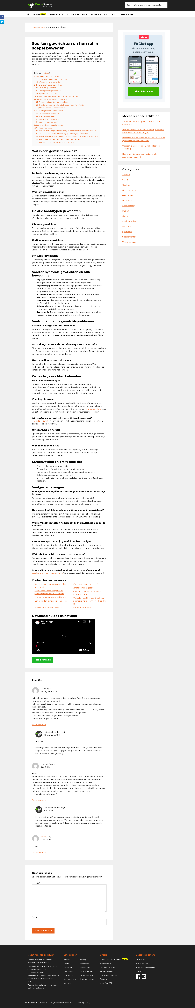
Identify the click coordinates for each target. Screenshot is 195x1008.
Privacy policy (84, 1002)
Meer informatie (43, 660)
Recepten (126, 226)
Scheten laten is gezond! (84, 588)
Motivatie (126, 211)
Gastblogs (126, 185)
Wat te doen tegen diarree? (85, 584)
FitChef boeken (106, 971)
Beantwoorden (39, 725)
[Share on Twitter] (2, 22)
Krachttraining (128, 206)
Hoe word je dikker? (82, 607)
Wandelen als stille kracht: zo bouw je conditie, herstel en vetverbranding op (90, 601)
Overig (42, 27)
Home (35, 27)
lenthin (44, 836)
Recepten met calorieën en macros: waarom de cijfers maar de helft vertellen (43, 978)
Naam (34, 917)
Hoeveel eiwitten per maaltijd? (48, 607)
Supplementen (129, 237)
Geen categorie (129, 190)
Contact (139, 971)
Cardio (125, 180)
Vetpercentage (129, 242)
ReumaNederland (93, 409)
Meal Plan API (106, 983)
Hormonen (127, 201)
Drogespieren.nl (42, 5)
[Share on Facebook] (2, 17)
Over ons (103, 979)
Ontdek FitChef (41, 421)
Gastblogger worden (108, 975)
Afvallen (126, 175)
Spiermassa (127, 232)
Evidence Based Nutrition (113, 960)
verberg (46, 73)
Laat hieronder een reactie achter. (47, 573)
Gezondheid (127, 195)
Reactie (36, 883)
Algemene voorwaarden (62, 1002)
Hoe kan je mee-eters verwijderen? (50, 597)
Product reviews (129, 221)
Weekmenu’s (105, 964)
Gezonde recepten (108, 967)
